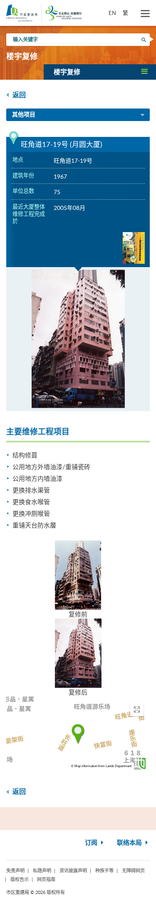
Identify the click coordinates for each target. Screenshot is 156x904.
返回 (18, 95)
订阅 (92, 843)
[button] (100, 71)
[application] (78, 734)
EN (112, 13)
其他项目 (23, 115)
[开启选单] (145, 13)
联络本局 (130, 843)
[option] (78, 339)
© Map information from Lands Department (101, 766)
